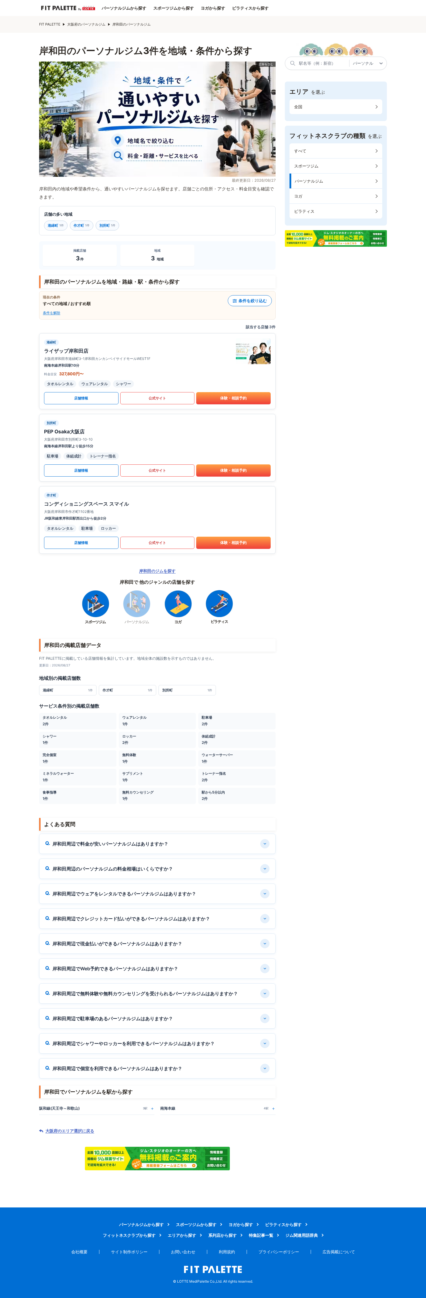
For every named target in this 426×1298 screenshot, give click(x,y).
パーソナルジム (309, 181)
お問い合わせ (183, 1251)
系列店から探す (222, 1235)
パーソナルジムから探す (124, 8)
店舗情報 (81, 398)
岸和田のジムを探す (157, 570)
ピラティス (304, 211)
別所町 (107, 225)
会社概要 (79, 1251)
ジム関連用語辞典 (301, 1235)
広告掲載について (339, 1251)
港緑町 (56, 225)
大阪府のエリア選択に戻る (69, 1131)
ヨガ (298, 196)
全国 (298, 106)
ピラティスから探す (250, 8)
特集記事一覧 (261, 1235)
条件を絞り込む (253, 300)
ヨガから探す (213, 8)
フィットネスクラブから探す (129, 1235)
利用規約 (227, 1251)
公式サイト (157, 398)
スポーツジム (306, 165)
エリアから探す (182, 1235)
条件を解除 (51, 313)
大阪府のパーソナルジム (86, 24)
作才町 (82, 225)
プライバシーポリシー (278, 1251)
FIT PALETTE (49, 24)
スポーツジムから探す (173, 8)
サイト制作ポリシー (129, 1251)
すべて (300, 150)
